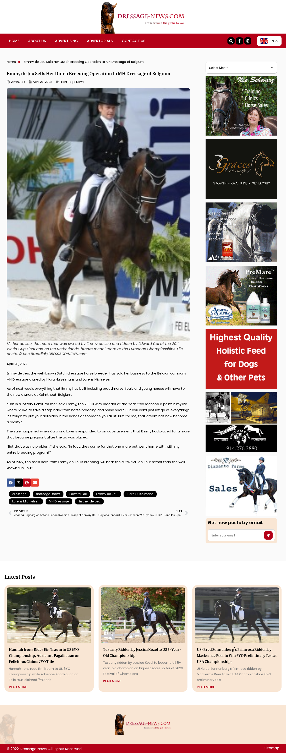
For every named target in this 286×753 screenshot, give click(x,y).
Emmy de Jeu (107, 494)
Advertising (66, 40)
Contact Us (133, 40)
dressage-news (48, 494)
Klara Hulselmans (140, 494)
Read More (18, 687)
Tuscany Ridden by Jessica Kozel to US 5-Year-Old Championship (142, 651)
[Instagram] (247, 41)
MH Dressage (59, 501)
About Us (37, 40)
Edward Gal (78, 494)
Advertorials (100, 40)
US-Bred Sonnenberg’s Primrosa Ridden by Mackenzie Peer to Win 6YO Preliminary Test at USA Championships (237, 654)
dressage (19, 494)
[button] (11, 483)
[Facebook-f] (239, 41)
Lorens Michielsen (26, 501)
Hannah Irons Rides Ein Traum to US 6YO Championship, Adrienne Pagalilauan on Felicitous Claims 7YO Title (44, 654)
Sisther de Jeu (89, 501)
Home (14, 40)
